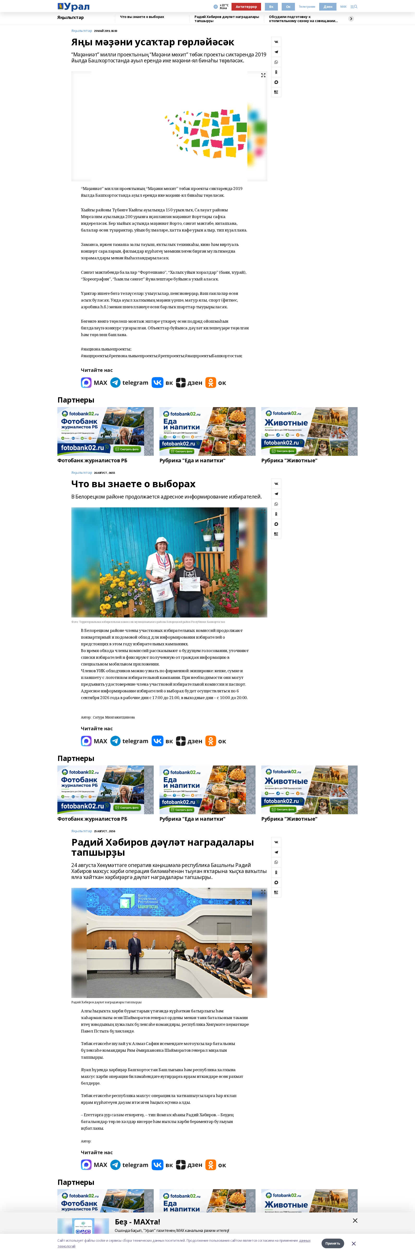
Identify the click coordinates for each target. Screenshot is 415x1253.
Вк (271, 6)
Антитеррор (246, 6)
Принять (332, 1243)
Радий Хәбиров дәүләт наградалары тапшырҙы (227, 19)
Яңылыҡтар (70, 17)
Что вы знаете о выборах (142, 17)
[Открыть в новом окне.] (94, 382)
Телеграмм (307, 6)
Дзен (327, 6)
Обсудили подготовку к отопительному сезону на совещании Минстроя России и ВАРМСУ (302, 19)
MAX (343, 6)
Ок (288, 6)
